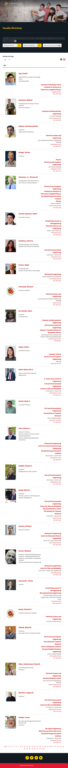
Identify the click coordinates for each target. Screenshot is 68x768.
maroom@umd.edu (55, 278)
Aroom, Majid (24, 265)
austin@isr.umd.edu (55, 420)
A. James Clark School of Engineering (14, 2)
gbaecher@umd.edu (55, 709)
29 (32, 749)
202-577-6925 (57, 711)
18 (45, 746)
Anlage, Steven (24, 152)
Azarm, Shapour (25, 551)
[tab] (34, 65)
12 (29, 746)
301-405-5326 (57, 280)
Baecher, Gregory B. (26, 693)
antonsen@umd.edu (55, 205)
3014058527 (57, 341)
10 (24, 746)
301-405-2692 (57, 484)
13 (32, 746)
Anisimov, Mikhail (25, 100)
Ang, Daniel (23, 73)
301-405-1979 (57, 395)
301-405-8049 (57, 120)
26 (24, 749)
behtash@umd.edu (55, 656)
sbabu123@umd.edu (55, 684)
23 (58, 746)
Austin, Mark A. (24, 401)
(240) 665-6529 (56, 603)
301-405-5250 (57, 575)
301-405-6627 (57, 422)
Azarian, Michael (25, 526)
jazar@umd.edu (56, 601)
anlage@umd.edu (55, 169)
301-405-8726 (57, 460)
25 (63, 746)
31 (37, 749)
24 (60, 746)
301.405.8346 (57, 658)
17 (42, 746)
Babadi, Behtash (25, 627)
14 (35, 746)
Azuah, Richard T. (25, 609)
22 (55, 746)
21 (53, 746)
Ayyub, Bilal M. (24, 490)
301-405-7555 (57, 545)
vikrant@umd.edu (55, 458)
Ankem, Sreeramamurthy (28, 126)
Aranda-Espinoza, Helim (28, 214)
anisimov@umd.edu (55, 118)
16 (40, 746)
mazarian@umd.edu (55, 542)
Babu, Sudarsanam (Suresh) (29, 664)
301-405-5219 (57, 146)
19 (47, 746)
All (15, 41)
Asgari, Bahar (24, 347)
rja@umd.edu (57, 303)
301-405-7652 (57, 94)
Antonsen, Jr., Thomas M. (28, 177)
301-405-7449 (57, 259)
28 (29, 749)
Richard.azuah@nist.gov (54, 621)
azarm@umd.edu (56, 572)
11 (27, 746)
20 (50, 746)
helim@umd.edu (56, 233)
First (5, 746)
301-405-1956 (57, 520)
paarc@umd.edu (56, 257)
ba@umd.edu (57, 518)
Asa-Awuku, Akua (25, 311)
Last (43, 749)
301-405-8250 (57, 235)
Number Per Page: (8, 56)
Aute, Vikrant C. (25, 428)
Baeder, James (24, 717)
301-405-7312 (57, 171)
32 (40, 749)
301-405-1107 (57, 742)
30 (35, 749)
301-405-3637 (57, 686)
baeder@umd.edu (55, 740)
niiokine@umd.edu (55, 393)
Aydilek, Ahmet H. (25, 466)
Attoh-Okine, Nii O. (26, 369)
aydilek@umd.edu (55, 482)
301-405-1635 (57, 207)
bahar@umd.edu (56, 363)
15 (37, 746)
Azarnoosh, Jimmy (26, 581)
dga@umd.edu (56, 92)
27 (27, 749)
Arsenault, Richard (26, 287)
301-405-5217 (57, 305)
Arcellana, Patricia (26, 241)
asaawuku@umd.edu (54, 339)
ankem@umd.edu (55, 144)
